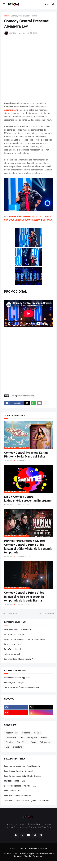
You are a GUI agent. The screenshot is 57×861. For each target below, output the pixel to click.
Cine (21, 737)
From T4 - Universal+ (13, 649)
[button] (4, 4)
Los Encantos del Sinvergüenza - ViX (19, 659)
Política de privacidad (37, 848)
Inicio (6, 16)
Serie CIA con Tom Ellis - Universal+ (19, 771)
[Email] (39, 403)
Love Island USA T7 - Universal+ (17, 629)
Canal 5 (37, 733)
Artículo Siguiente (46, 613)
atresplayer (17, 747)
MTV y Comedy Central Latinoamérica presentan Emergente (27, 498)
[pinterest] (40, 835)
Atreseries (26, 733)
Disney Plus (32, 737)
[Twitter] (27, 403)
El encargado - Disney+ (14, 682)
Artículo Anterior (10, 613)
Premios (9, 742)
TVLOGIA (13, 853)
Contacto (22, 848)
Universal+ (18, 856)
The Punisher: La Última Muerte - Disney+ (21, 687)
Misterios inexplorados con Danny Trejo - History (24, 639)
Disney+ (42, 853)
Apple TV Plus (12, 733)
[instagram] (41, 712)
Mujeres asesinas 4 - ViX (14, 781)
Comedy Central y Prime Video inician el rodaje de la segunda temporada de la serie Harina (24, 596)
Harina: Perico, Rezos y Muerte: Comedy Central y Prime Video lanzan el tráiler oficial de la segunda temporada (28, 546)
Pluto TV (27, 856)
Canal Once (11, 737)
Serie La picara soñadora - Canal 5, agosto (22, 766)
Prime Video (22, 742)
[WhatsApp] (33, 403)
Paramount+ (38, 856)
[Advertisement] (28, 68)
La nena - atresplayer (13, 644)
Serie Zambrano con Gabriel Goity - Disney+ (22, 776)
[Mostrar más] (46, 403)
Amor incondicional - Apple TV (17, 678)
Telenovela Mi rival (12, 654)
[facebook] (16, 707)
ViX (7, 747)
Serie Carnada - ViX (12, 791)
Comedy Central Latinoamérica (24, 16)
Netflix (44, 737)
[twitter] (41, 707)
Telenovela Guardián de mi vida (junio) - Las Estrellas (26, 801)
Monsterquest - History (14, 634)
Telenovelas (45, 742)
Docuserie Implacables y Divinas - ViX (20, 786)
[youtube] (16, 712)
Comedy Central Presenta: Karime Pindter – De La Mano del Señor (26, 454)
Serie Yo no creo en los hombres (17, 796)
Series (33, 742)
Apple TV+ (33, 853)
